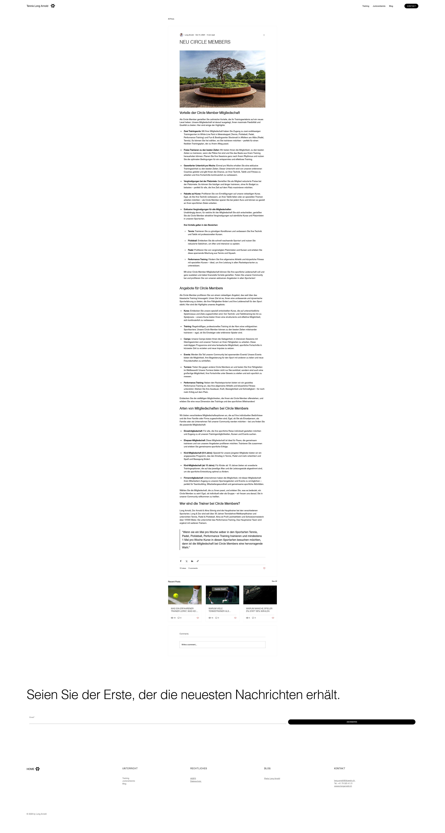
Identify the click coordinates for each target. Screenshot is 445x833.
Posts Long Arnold (272, 778)
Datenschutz (196, 781)
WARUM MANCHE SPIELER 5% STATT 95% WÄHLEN (259, 609)
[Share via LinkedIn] (192, 561)
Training (125, 778)
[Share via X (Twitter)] (186, 561)
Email (32, 717)
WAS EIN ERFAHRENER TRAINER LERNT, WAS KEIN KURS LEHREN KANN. (184, 609)
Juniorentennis (128, 781)
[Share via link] (198, 561)
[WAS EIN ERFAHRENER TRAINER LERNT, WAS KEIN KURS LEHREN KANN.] (185, 595)
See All (274, 581)
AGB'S (193, 778)
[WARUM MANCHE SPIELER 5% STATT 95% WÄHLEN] (260, 595)
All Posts (171, 19)
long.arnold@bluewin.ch (344, 780)
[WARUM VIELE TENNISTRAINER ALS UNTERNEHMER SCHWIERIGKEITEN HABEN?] (222, 595)
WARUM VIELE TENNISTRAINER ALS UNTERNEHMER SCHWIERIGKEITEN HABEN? (222, 609)
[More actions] (264, 34)
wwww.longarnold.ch (343, 786)
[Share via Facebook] (181, 561)
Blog (124, 784)
